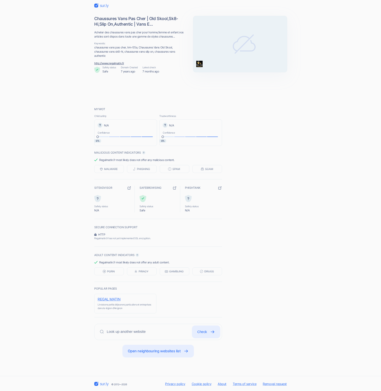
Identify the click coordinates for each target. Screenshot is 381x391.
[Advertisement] (190, 90)
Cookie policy (202, 384)
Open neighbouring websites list (154, 351)
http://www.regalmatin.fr (109, 63)
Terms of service (244, 384)
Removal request (275, 384)
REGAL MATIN (109, 299)
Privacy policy (175, 384)
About (222, 384)
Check (202, 332)
